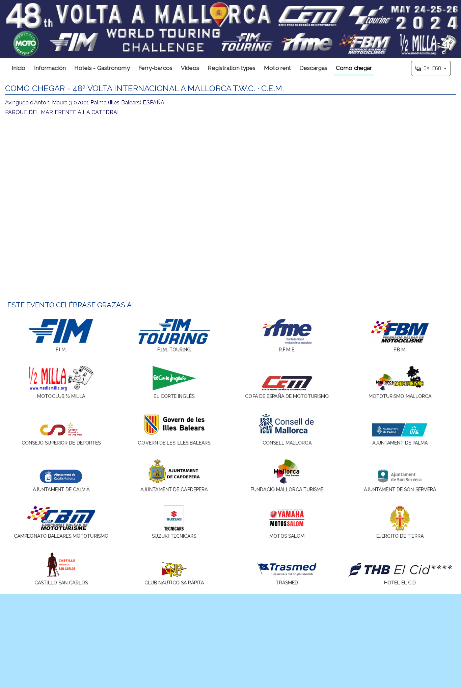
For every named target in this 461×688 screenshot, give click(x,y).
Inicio (19, 68)
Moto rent (277, 68)
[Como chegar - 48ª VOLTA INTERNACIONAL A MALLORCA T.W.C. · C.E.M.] (230, 29)
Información (50, 68)
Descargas (313, 68)
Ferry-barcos (155, 68)
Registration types (231, 68)
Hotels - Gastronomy (102, 68)
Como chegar (354, 68)
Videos (190, 68)
